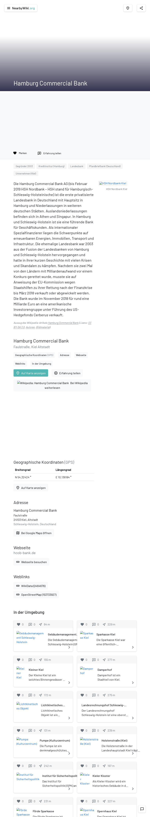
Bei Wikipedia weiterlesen (66, 385)
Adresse (64, 355)
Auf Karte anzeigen (31, 373)
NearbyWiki (21, 8)
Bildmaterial (43, 327)
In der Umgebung (41, 363)
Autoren (30, 327)
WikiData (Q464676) (30, 586)
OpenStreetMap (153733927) (36, 594)
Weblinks (20, 363)
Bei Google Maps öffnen (34, 533)
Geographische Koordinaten (34, 355)
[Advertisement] (75, 118)
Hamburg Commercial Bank (63, 322)
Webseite (81, 355)
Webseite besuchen (31, 562)
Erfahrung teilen (67, 373)
